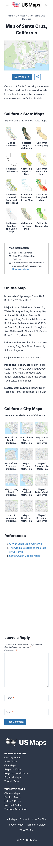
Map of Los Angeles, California (11, 440)
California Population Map (42, 171)
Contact (24, 819)
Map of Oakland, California (26, 492)
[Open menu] (7, 4)
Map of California (11, 144)
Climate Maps (12, 793)
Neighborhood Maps (16, 773)
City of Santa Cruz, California (25, 543)
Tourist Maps (11, 781)
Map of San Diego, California (26, 440)
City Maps (20, 15)
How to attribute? (21, 269)
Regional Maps (12, 769)
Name (10, 698)
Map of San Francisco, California (11, 466)
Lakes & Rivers (12, 801)
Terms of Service (36, 824)
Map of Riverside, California (41, 518)
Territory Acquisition (15, 809)
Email (10, 712)
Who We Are (26, 830)
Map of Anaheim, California (11, 518)
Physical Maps (12, 777)
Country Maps (12, 757)
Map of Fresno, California (26, 466)
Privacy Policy (15, 824)
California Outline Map (11, 170)
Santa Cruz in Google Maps (24, 555)
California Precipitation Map (41, 197)
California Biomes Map (41, 224)
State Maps (10, 761)
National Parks (12, 805)
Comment (10, 650)
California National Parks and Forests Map (11, 198)
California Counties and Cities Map (11, 227)
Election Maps (12, 797)
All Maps (12, 819)
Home (10, 15)
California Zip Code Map (26, 226)
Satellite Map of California (26, 145)
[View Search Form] (46, 4)
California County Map (41, 144)
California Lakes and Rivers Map (27, 197)
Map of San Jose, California (42, 440)
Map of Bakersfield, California (41, 492)
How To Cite (39, 819)
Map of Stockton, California (26, 518)
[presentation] (11, 133)
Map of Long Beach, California (11, 492)
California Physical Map (26, 171)
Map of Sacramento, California (42, 466)
